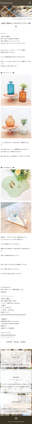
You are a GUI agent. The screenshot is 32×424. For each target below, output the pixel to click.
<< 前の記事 (9, 342)
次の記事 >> (23, 342)
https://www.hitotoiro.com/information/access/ (13, 314)
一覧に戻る (16, 342)
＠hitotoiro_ (4, 292)
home (13, 18)
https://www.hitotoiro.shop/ (8, 335)
